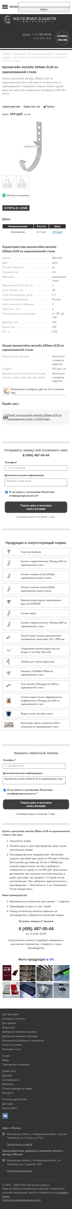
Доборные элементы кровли (19, 1031)
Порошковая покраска (15, 1064)
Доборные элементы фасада (19, 1036)
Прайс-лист (9, 1071)
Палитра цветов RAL (14, 1099)
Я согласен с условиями (31, 493)
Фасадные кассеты (13, 1018)
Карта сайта (9, 1108)
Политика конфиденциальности (21, 1200)
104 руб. (57, 232)
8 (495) (36, 455)
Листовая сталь (11, 1049)
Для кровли (9, 1023)
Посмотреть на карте (19, 1144)
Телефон (11, 462)
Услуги (6, 1055)
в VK (50, 959)
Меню (14, 6)
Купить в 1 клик (16, 208)
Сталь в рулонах (12, 1044)
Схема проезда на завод (17, 1088)
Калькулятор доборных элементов (23, 1040)
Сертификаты (10, 1079)
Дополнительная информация (24, 475)
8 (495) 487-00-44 (36, 928)
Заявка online (62, 38)
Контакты (7, 1092)
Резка (5, 1060)
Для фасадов (10, 1014)
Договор (7, 1075)
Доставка (7, 1103)
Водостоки (8, 1027)
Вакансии (8, 1084)
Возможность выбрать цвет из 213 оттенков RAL (37, 391)
